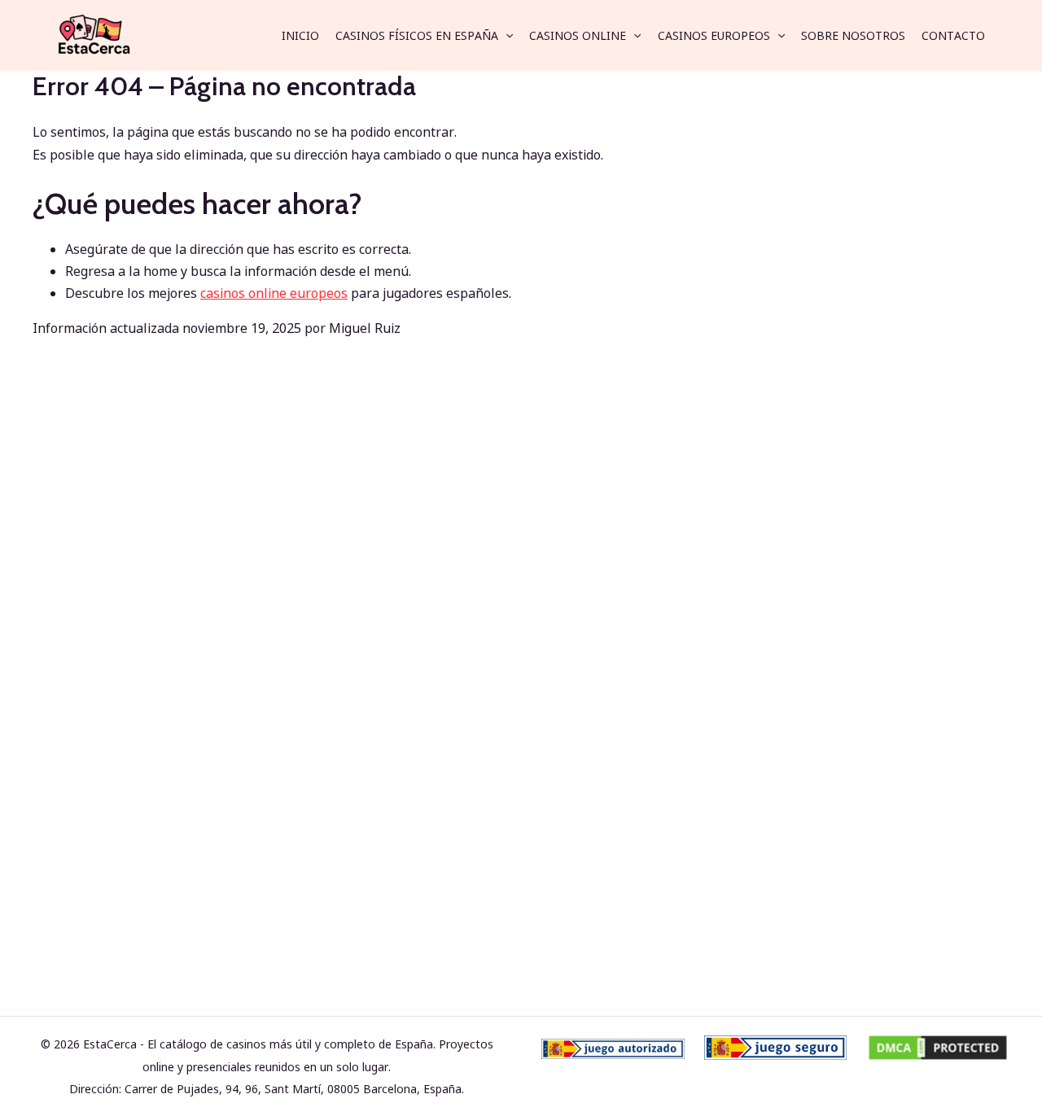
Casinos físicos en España (416, 35)
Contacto (953, 35)
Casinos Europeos (714, 35)
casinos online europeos (274, 293)
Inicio (300, 35)
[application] (505, 35)
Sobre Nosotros (853, 35)
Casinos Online (577, 35)
